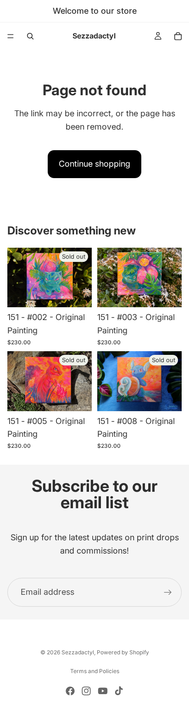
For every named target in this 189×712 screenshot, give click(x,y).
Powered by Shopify (123, 652)
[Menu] (10, 36)
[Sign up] (168, 592)
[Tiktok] (118, 690)
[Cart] (178, 36)
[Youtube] (102, 690)
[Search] (30, 36)
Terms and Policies (94, 671)
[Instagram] (86, 690)
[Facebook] (70, 690)
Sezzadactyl (77, 652)
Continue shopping (94, 163)
